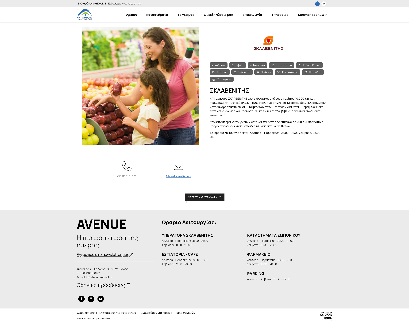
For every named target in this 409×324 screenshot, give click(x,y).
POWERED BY (326, 313)
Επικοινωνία (252, 14)
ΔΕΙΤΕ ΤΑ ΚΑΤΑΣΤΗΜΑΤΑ (202, 197)
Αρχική (131, 14)
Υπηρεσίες (280, 14)
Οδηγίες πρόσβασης (101, 285)
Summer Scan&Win (313, 14)
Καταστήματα (157, 14)
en (324, 3)
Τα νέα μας (185, 14)
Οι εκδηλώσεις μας (218, 14)
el (317, 3)
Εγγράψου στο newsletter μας (103, 254)
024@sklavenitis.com (178, 176)
